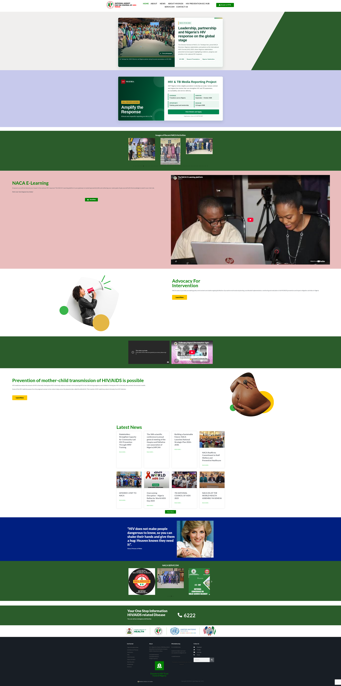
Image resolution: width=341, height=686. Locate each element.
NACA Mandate (131, 657)
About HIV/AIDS (175, 3)
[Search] (212, 660)
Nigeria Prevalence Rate (132, 647)
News (162, 3)
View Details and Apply (193, 112)
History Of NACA (131, 659)
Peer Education (130, 662)
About (154, 3)
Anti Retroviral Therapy (132, 650)
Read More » (122, 452)
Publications (130, 652)
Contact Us (182, 7)
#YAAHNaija (130, 664)
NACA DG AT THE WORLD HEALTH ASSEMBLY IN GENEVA (212, 495)
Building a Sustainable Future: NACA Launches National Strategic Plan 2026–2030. (183, 439)
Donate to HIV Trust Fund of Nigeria (159, 674)
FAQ (128, 654)
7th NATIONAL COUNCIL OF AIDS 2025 (182, 495)
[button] (129, 151)
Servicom (169, 7)
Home (146, 3)
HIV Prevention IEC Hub (197, 3)
